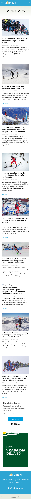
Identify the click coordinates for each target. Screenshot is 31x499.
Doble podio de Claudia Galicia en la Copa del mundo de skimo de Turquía (15, 220)
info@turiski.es (18, 482)
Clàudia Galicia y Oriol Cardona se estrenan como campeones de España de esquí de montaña (15, 261)
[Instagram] (11, 488)
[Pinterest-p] (14, 488)
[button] (29, 2)
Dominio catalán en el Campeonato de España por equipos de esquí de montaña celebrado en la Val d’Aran (13, 291)
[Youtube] (22, 488)
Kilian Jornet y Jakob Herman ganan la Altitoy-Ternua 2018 (13, 87)
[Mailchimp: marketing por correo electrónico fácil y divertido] (15, 425)
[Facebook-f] (9, 488)
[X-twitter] (20, 488)
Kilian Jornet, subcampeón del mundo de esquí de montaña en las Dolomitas (14, 175)
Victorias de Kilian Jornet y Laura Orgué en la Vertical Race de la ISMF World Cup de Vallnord (14, 378)
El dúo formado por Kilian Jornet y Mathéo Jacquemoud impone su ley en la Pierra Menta (15, 335)
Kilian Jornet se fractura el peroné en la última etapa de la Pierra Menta (15, 41)
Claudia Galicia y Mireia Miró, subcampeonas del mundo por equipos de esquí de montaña (13, 130)
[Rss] (17, 488)
